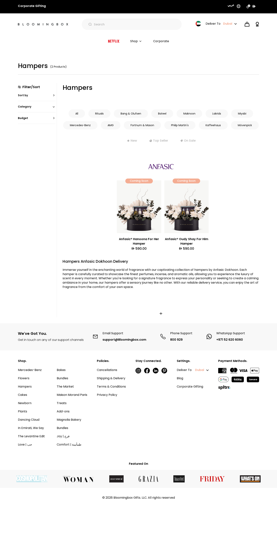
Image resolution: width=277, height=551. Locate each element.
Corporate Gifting (190, 386)
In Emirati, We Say (31, 428)
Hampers (25, 386)
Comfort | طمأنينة (69, 444)
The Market (65, 386)
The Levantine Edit (31, 436)
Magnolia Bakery (69, 419)
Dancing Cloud (28, 419)
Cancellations (107, 370)
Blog (180, 378)
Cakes (22, 395)
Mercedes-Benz (30, 370)
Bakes (61, 370)
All (76, 113)
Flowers (23, 378)
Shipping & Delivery (111, 378)
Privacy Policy (107, 395)
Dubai (199, 370)
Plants (22, 411)
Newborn (24, 403)
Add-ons (63, 411)
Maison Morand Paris (72, 395)
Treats (62, 403)
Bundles (62, 378)
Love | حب (25, 444)
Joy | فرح (63, 436)
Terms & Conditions (111, 386)
